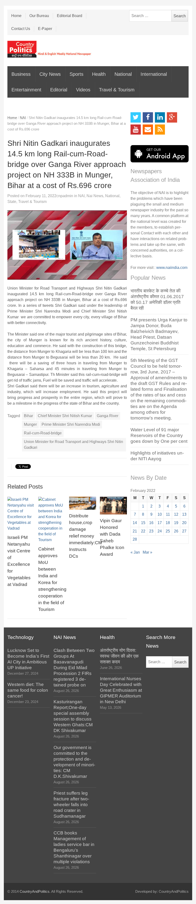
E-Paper (45, 29)
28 (135, 539)
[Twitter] (136, 117)
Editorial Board (69, 16)
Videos (83, 89)
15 (143, 523)
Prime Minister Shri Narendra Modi (71, 424)
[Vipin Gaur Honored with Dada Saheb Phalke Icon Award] (113, 505)
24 (160, 531)
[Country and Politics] (49, 49)
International (154, 74)
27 (184, 531)
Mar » (147, 552)
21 (135, 531)
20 (184, 523)
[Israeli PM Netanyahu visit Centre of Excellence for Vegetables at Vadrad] (21, 514)
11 (168, 514)
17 (160, 523)
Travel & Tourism (117, 89)
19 (176, 523)
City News (50, 74)
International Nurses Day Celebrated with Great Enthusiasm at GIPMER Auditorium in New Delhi (121, 690)
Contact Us (20, 29)
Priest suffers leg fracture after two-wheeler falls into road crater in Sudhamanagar (71, 805)
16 (151, 523)
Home (16, 16)
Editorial (58, 89)
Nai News (95, 196)
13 (184, 514)
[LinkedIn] (160, 117)
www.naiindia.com (171, 268)
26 (176, 531)
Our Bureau (39, 16)
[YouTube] (136, 129)
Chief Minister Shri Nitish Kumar (65, 416)
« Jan (135, 552)
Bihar (28, 416)
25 (168, 531)
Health (99, 74)
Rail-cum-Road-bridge (43, 433)
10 (160, 514)
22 (143, 531)
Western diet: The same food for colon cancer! (27, 690)
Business (21, 74)
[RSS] (160, 129)
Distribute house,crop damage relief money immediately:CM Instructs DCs (85, 536)
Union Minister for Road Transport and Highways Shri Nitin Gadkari (73, 444)
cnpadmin (64, 196)
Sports (76, 74)
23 (151, 531)
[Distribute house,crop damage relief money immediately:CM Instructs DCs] (82, 503)
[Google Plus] (172, 117)
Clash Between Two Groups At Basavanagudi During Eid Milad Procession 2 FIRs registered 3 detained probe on (74, 667)
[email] (148, 129)
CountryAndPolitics (34, 891)
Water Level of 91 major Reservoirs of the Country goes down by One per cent (159, 435)
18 (168, 523)
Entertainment (26, 89)
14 (135, 523)
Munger (30, 424)
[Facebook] (148, 117)
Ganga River (107, 416)
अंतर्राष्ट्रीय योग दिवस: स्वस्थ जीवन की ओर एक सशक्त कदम (119, 656)
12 (176, 514)
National (123, 74)
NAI (23, 118)
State (11, 202)
